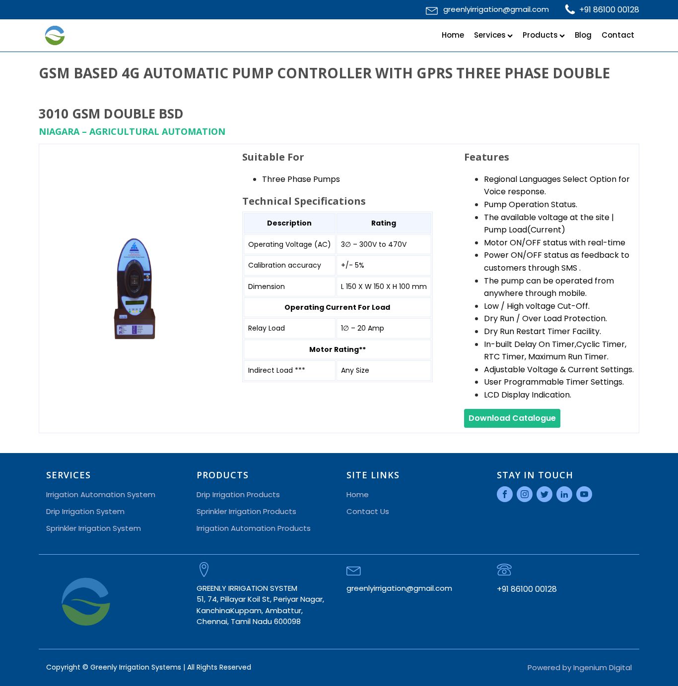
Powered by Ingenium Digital (580, 667)
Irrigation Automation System (100, 494)
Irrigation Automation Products (254, 528)
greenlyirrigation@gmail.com (496, 9)
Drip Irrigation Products (238, 494)
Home (453, 35)
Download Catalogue (512, 418)
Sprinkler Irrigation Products (246, 511)
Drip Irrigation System (85, 511)
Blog (583, 35)
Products (540, 35)
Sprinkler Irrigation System (93, 528)
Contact (618, 35)
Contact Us (367, 511)
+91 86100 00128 (609, 9)
